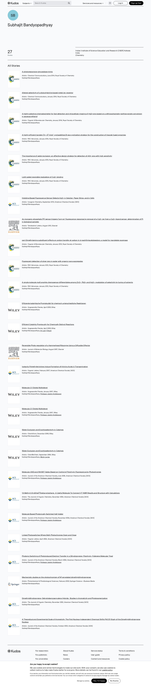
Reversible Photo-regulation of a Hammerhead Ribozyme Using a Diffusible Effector (56, 345)
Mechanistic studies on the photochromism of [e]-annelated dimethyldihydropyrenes (56, 577)
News (65, 655)
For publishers (41, 655)
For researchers (41, 651)
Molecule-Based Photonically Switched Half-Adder (42, 514)
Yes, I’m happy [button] (99, 681)
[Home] (13, 3)
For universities (41, 659)
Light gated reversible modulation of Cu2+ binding (42, 177)
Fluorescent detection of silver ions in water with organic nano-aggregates (52, 261)
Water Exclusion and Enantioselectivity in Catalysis (42, 430)
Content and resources (100, 659)
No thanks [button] (114, 681)
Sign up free (136, 3)
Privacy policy (124, 655)
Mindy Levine (45, 457)
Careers (66, 659)
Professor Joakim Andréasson (50, 394)
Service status (96, 651)
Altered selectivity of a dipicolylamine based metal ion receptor (47, 93)
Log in (120, 3)
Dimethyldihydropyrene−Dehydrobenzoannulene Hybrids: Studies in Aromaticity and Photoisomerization (64, 598)
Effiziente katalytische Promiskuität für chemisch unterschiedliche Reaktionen (54, 303)
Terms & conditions (126, 651)
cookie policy (107, 670)
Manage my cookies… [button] (83, 681)
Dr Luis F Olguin (46, 331)
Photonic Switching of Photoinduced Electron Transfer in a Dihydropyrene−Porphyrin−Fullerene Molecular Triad (67, 556)
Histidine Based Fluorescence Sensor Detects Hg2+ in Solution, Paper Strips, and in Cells (58, 198)
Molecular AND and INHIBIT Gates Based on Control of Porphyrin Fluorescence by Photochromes (61, 472)
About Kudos (68, 651)
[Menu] (110, 3)
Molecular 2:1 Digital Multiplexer (35, 388)
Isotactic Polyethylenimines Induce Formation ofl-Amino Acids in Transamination (55, 367)
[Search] (69, 3)
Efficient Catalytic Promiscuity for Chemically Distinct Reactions (48, 324)
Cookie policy (124, 659)
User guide (95, 655)
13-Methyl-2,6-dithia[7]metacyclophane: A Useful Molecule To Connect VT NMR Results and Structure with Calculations (71, 493)
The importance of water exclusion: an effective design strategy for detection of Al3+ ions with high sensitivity (67, 156)
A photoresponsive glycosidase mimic (37, 72)
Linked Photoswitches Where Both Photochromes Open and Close (49, 535)
